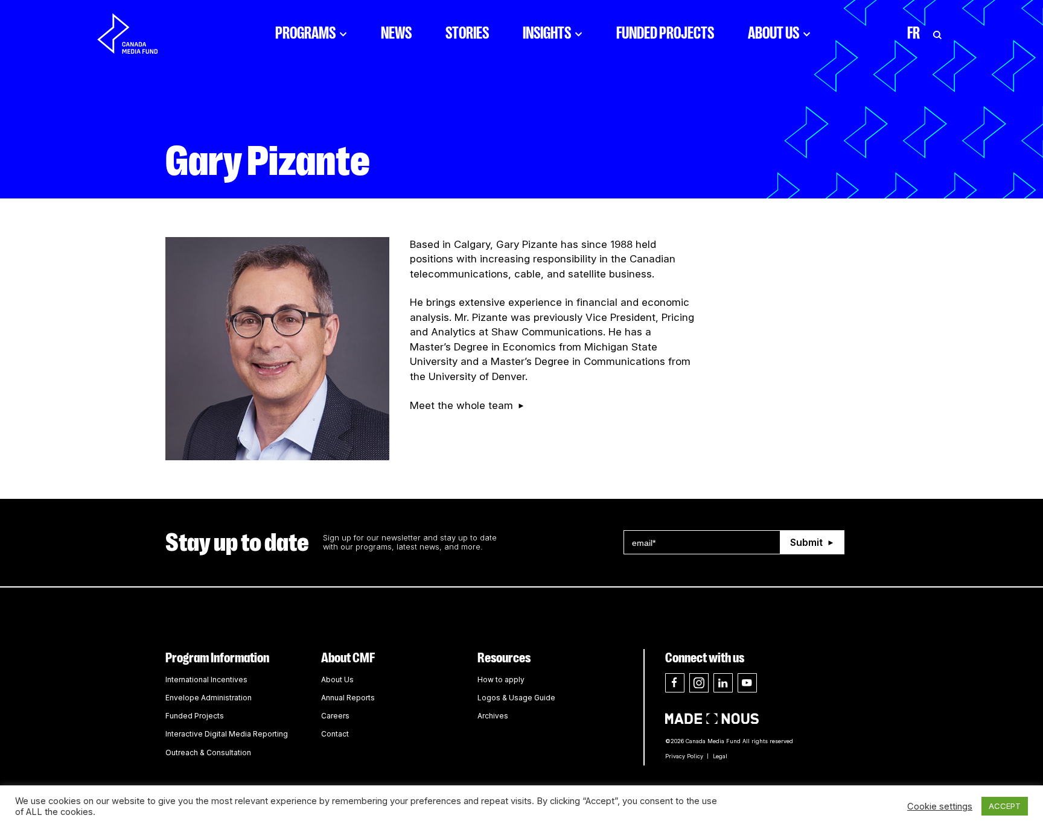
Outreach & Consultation (208, 752)
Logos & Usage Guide (516, 697)
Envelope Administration (208, 697)
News (396, 33)
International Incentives (206, 679)
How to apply (501, 679)
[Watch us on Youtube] (747, 682)
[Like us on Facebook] (674, 682)
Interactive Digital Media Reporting (226, 733)
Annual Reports (348, 697)
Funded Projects (665, 33)
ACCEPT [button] (1005, 806)
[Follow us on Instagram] (699, 682)
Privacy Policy (684, 756)
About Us (773, 33)
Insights (547, 33)
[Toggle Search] (937, 33)
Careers (335, 715)
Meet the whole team (461, 406)
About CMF (348, 657)
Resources (504, 657)
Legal (720, 756)
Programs (305, 33)
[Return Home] (137, 33)
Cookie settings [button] (939, 806)
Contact (335, 733)
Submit (806, 542)
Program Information (217, 657)
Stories (467, 33)
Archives (492, 715)
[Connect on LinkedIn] (723, 682)
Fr (913, 33)
